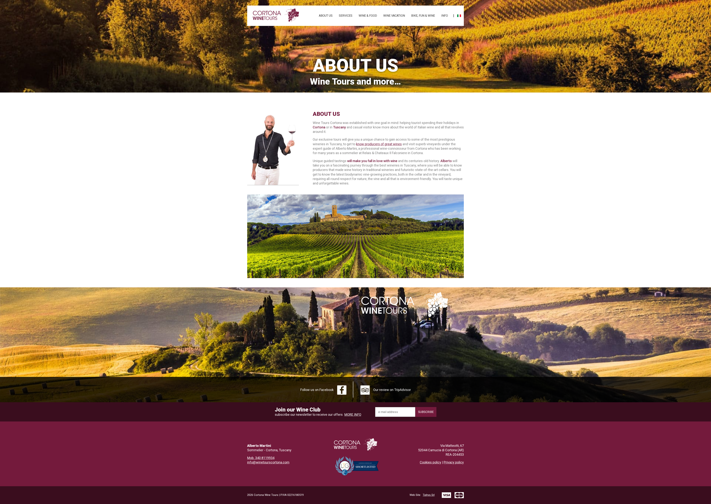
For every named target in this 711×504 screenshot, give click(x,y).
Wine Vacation (394, 15)
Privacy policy (454, 462)
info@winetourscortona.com (268, 462)
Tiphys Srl (422, 495)
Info (444, 15)
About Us (326, 15)
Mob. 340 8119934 (260, 458)
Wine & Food (368, 15)
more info (352, 414)
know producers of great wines (379, 144)
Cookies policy (430, 462)
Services (345, 15)
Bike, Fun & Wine (423, 15)
